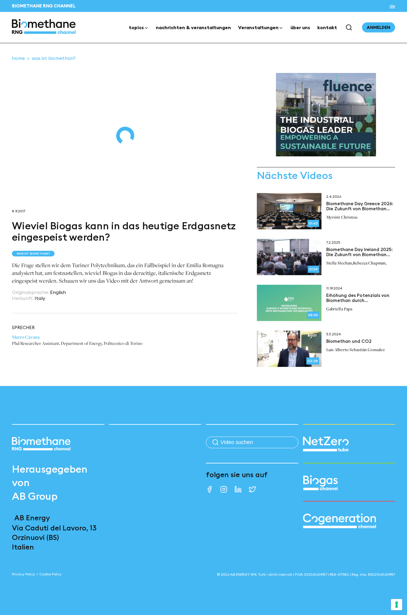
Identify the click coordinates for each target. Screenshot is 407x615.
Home (18, 58)
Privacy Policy (23, 574)
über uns (300, 27)
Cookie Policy (50, 574)
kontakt (327, 27)
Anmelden (378, 27)
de (392, 6)
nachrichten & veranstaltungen (193, 27)
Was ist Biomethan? (54, 58)
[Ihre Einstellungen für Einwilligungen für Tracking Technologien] (396, 604)
